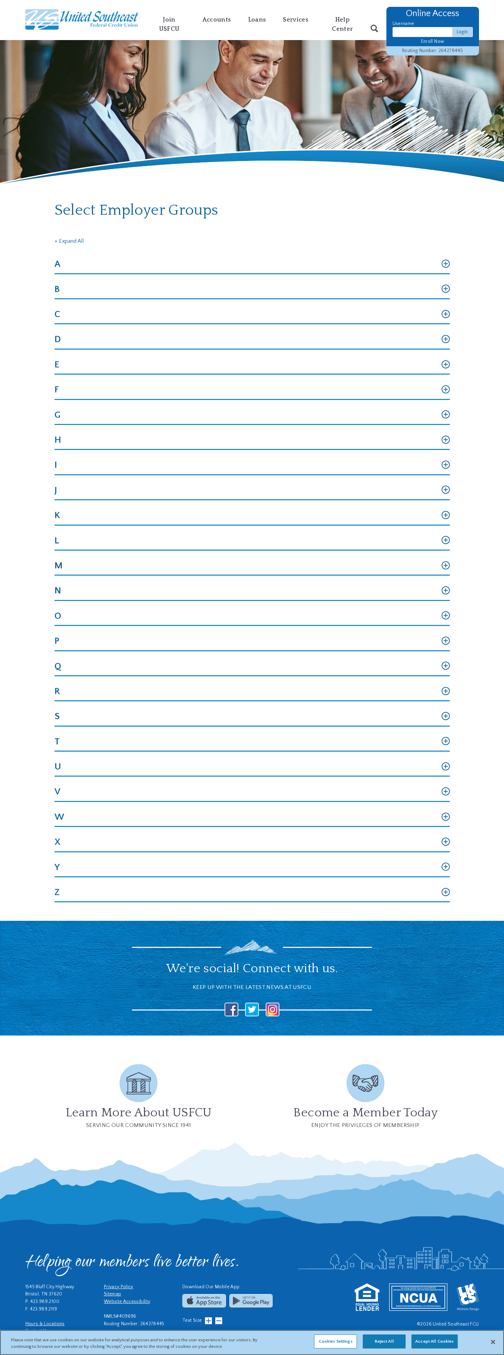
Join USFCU (169, 24)
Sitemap (112, 1294)
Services (295, 19)
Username (403, 23)
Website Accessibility (127, 1301)
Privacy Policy (118, 1287)
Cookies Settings (335, 1341)
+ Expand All (69, 241)
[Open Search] (374, 29)
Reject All (384, 1341)
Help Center (342, 24)
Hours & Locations (45, 1324)
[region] (252, 1342)
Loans (257, 19)
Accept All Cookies (434, 1341)
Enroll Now (432, 41)
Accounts (216, 19)
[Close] (493, 1342)
